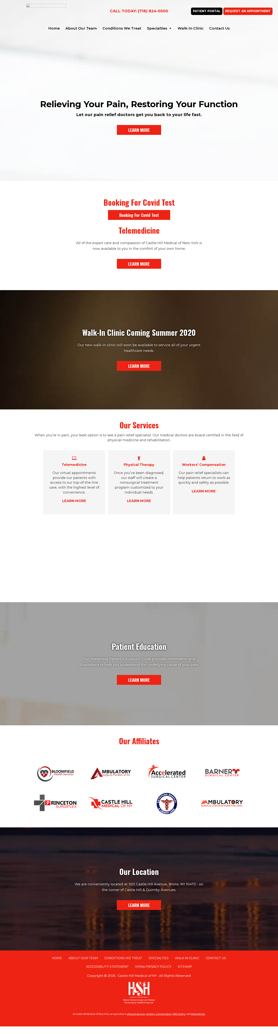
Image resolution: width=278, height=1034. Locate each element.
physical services (136, 1014)
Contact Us (219, 28)
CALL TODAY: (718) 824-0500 (139, 11)
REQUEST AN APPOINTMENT (248, 11)
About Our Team (81, 28)
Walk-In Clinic (190, 28)
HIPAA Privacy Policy (153, 966)
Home (54, 28)
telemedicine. (198, 1014)
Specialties (157, 28)
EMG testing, (179, 1014)
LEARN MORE (139, 130)
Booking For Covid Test (139, 215)
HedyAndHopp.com (145, 1002)
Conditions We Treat (122, 28)
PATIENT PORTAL (207, 11)
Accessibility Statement (107, 966)
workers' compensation (159, 1014)
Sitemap (185, 966)
